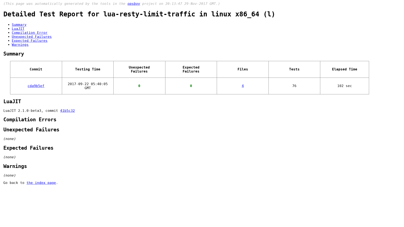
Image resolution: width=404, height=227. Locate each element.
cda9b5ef (36, 86)
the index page (41, 183)
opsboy (134, 4)
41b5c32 (67, 111)
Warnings (20, 45)
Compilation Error (30, 33)
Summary (19, 25)
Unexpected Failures (32, 37)
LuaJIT (18, 29)
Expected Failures (30, 41)
